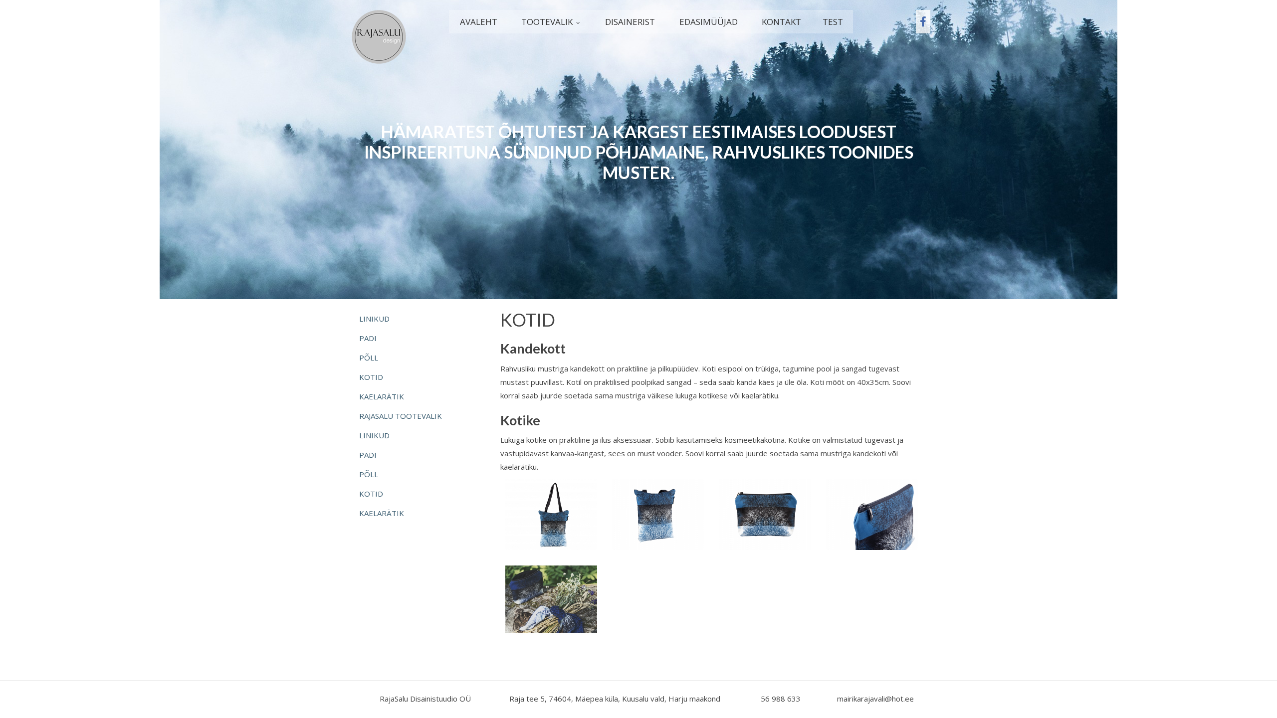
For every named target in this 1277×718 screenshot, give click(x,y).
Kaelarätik (381, 396)
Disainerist (630, 21)
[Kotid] (551, 514)
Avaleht (478, 21)
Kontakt (781, 21)
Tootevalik (547, 21)
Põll (368, 357)
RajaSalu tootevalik (400, 416)
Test (833, 21)
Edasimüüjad (708, 21)
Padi (368, 338)
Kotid (371, 377)
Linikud (374, 319)
